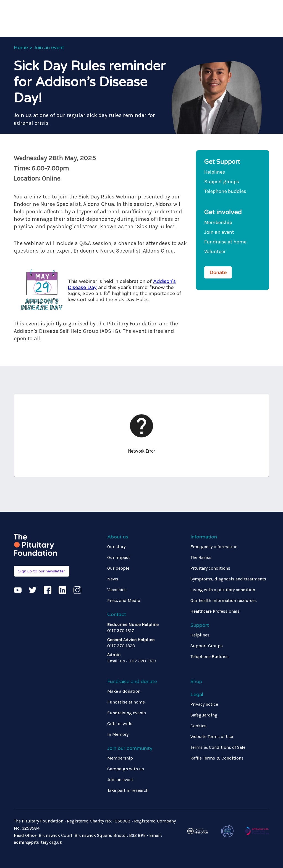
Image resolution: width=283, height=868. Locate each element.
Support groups (221, 182)
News (112, 579)
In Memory (118, 734)
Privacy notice (204, 704)
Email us (116, 660)
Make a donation (123, 691)
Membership (218, 222)
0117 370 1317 (120, 630)
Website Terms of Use (211, 736)
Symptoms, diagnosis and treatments (228, 579)
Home (21, 47)
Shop (196, 681)
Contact (116, 614)
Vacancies (117, 589)
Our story (116, 546)
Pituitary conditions (210, 568)
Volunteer (215, 251)
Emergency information (213, 546)
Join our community (130, 748)
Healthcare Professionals (215, 611)
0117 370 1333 (142, 660)
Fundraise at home (225, 242)
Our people (118, 568)
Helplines (214, 172)
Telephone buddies (225, 191)
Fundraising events (126, 712)
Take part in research (127, 790)
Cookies (198, 725)
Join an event (49, 47)
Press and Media (123, 600)
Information (203, 537)
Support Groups (206, 645)
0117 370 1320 (121, 645)
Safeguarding (204, 715)
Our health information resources (223, 600)
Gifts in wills (119, 723)
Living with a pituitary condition (222, 589)
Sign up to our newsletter (41, 571)
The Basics (200, 557)
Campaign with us (125, 768)
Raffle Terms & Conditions (216, 758)
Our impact (118, 557)
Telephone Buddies (209, 656)
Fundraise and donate (132, 681)
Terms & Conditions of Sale (217, 747)
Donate (218, 272)
